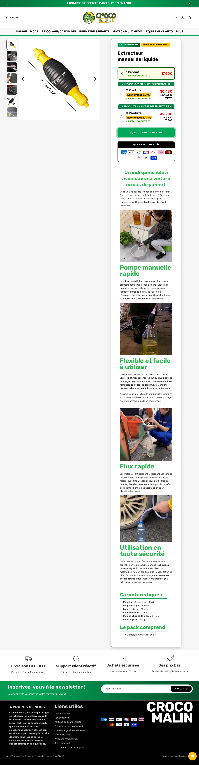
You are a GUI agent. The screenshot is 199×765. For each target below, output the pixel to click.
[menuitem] (179, 31)
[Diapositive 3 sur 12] (12, 67)
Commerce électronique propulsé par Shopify (45, 756)
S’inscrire (181, 688)
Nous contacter (62, 713)
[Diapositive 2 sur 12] (12, 56)
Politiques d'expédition (66, 739)
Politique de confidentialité (67, 721)
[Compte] (182, 17)
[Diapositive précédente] (7, 3)
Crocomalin (18, 756)
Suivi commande (62, 743)
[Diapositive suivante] (189, 3)
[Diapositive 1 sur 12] (12, 44)
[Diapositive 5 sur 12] (12, 90)
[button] (146, 73)
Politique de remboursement (68, 726)
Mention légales (62, 734)
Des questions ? (62, 717)
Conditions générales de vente (69, 730)
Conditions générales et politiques (178, 756)
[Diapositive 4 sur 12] (12, 78)
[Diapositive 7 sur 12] (12, 112)
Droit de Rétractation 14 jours (69, 747)
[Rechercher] (176, 17)
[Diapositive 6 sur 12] (12, 101)
